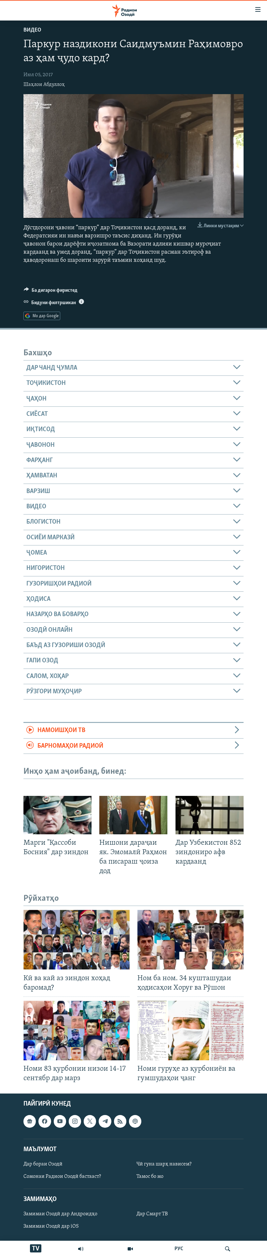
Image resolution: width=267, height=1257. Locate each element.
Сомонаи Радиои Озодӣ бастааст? (62, 1176)
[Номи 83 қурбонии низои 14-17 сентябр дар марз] (76, 1030)
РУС (179, 1248)
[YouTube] (130, 1249)
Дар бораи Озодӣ (43, 1164)
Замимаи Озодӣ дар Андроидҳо (60, 1214)
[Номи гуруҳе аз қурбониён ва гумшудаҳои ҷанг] (190, 1030)
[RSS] (120, 1121)
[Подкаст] (135, 1121)
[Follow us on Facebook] (44, 1121)
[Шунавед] (81, 1249)
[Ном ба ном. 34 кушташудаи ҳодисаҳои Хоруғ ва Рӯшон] (190, 939)
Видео (32, 30)
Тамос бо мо (149, 1176)
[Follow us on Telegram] (105, 1121)
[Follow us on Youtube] (60, 1121)
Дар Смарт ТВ (152, 1214)
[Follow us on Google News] (29, 1121)
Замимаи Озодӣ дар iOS (51, 1226)
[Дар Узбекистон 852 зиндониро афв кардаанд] (210, 815)
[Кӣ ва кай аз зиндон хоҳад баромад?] (76, 939)
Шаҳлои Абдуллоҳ (44, 84)
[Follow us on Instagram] (75, 1121)
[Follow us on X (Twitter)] (90, 1121)
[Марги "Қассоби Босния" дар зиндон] (57, 815)
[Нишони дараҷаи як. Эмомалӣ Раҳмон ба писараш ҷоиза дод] (133, 815)
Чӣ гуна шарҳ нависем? (163, 1164)
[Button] (50, 292)
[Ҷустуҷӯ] (227, 1249)
